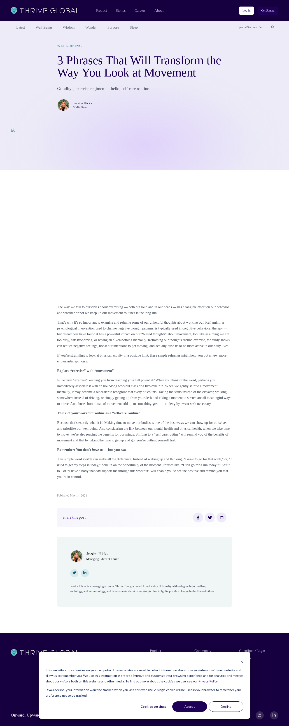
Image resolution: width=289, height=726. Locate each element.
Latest (20, 27)
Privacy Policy (208, 681)
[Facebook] (198, 517)
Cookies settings (153, 706)
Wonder (91, 27)
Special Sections (247, 27)
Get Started (268, 10)
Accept (189, 706)
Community (202, 651)
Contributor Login (252, 651)
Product (101, 10)
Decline (226, 706)
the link (129, 428)
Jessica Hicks (82, 103)
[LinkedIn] (221, 517)
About (158, 10)
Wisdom (69, 27)
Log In (246, 10)
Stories (121, 10)
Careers (140, 10)
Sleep (134, 27)
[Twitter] (210, 517)
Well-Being (44, 27)
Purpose (113, 27)
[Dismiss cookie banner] (241, 661)
